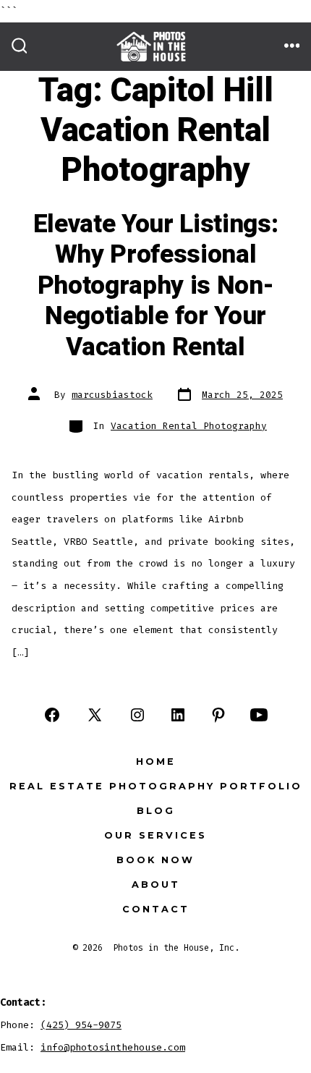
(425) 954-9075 (81, 1025)
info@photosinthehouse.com (113, 1047)
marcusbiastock (112, 395)
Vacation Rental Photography (189, 426)
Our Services (155, 835)
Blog (156, 810)
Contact (155, 909)
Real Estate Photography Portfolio (155, 786)
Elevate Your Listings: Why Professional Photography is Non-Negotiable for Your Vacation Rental (155, 285)
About (156, 884)
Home (156, 761)
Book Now (155, 859)
